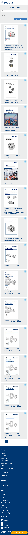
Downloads (20, 19)
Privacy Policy (5, 508)
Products (3, 455)
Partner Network (6, 478)
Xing (5, 522)
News (2, 488)
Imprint (3, 505)
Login (2, 497)
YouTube (6, 527)
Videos (3, 465)
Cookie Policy (5, 510)
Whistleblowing (5, 513)
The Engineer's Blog (7, 468)
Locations (4, 475)
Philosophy (4, 485)
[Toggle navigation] (25, 2)
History (3, 490)
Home (3, 453)
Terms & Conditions (7, 503)
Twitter (6, 525)
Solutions (4, 458)
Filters (3, 15)
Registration (4, 500)
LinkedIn (6, 520)
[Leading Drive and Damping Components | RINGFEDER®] (7, 2)
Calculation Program (7, 463)
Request (3, 480)
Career (3, 483)
